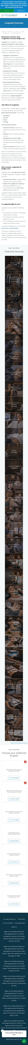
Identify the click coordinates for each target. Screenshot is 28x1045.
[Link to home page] (12, 15)
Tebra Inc (14, 919)
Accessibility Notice (20, 923)
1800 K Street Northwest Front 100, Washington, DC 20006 (14, 791)
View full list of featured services (18, 743)
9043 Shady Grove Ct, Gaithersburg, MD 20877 (14, 833)
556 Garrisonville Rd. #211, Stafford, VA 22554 (14, 854)
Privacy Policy (21, 919)
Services (23, 31)
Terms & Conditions (8, 923)
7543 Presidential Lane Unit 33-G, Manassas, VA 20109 (14, 812)
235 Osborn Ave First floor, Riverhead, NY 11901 (14, 896)
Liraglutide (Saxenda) (16, 33)
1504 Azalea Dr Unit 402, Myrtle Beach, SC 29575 (14, 875)
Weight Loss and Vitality (7, 31)
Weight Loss (6, 33)
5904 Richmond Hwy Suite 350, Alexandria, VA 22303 (14, 770)
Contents (17, 31)
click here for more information (10, 228)
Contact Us (14, 927)
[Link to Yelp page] (25, 762)
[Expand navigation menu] (26, 15)
